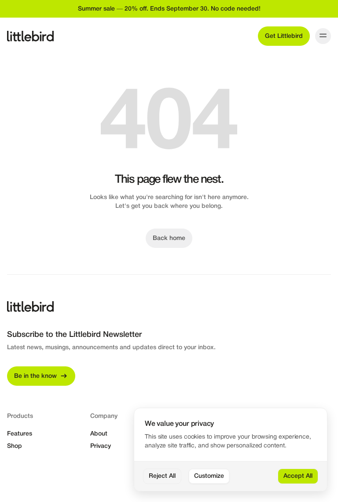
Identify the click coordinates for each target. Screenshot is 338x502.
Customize (209, 476)
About (98, 434)
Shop (14, 446)
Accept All (297, 476)
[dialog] (230, 450)
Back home (169, 238)
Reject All (162, 476)
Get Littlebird (284, 36)
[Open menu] (323, 36)
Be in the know (35, 376)
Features (19, 434)
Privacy (100, 446)
